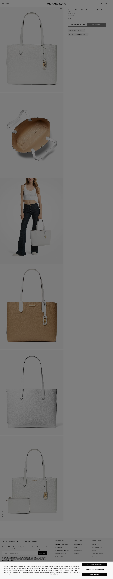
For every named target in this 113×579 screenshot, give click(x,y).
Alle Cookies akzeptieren (94, 564)
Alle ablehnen (94, 574)
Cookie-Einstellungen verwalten (94, 569)
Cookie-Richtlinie (53, 574)
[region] (56, 570)
